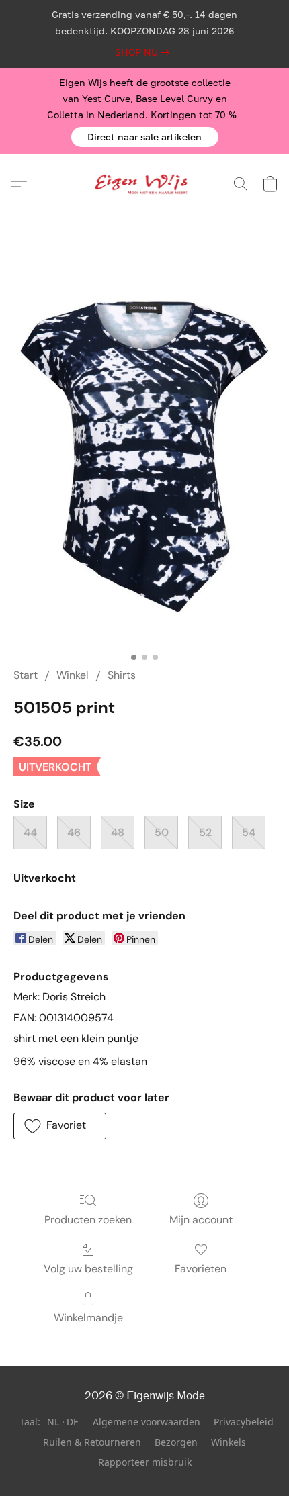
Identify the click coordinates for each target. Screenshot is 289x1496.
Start (25, 675)
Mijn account (201, 1220)
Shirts (122, 675)
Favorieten (200, 1269)
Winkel (72, 675)
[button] (144, 137)
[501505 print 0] (144, 457)
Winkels (228, 1442)
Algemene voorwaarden (146, 1421)
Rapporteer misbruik (145, 1462)
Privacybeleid (244, 1421)
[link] (145, 52)
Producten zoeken (88, 1220)
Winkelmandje (88, 1318)
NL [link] (53, 1421)
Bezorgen (176, 1442)
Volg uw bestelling (88, 1269)
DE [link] (73, 1421)
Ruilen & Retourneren (92, 1442)
